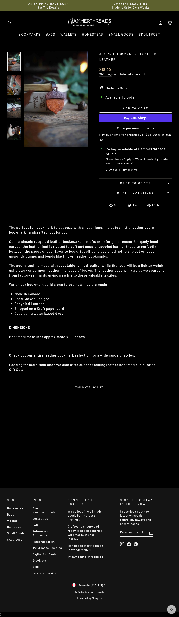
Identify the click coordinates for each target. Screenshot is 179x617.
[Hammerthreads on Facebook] (129, 544)
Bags (50, 34)
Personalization (43, 541)
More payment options (135, 128)
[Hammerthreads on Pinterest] (136, 544)
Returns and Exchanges (40, 533)
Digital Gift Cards (44, 554)
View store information (122, 169)
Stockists (39, 560)
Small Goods (121, 34)
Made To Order (135, 183)
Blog (35, 566)
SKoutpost (149, 34)
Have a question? (135, 192)
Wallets (68, 34)
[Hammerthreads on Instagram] (122, 544)
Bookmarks (30, 34)
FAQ (35, 525)
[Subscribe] (151, 532)
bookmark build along (45, 284)
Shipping (105, 74)
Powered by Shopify (89, 598)
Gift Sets (16, 369)
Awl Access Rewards (47, 548)
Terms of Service (44, 573)
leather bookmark (59, 355)
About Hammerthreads (43, 510)
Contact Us (40, 518)
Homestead (92, 34)
